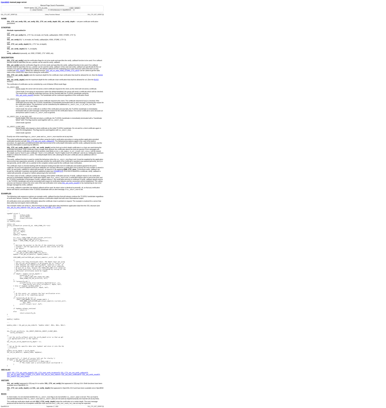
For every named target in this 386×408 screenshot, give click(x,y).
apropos (77, 8)
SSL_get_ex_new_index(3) (16, 207)
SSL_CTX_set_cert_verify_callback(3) (40, 141)
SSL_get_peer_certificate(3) (71, 374)
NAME (4, 18)
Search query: (29, 8)
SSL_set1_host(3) (23, 376)
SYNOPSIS (5, 27)
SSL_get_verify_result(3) (24, 95)
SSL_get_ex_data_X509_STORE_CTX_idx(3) (62, 70)
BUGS (100, 75)
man (71, 8)
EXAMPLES (58, 171)
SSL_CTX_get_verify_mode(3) (23, 373)
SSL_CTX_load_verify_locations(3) (47, 373)
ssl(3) (9, 373)
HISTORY (5, 380)
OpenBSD (5, 2)
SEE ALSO (5, 370)
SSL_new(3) (20, 70)
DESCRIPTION (7, 57)
